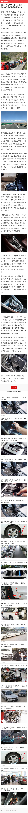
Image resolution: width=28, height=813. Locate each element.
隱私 (13, 810)
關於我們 (2, 810)
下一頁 (14, 387)
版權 (15, 810)
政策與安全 (7, 810)
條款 (11, 810)
